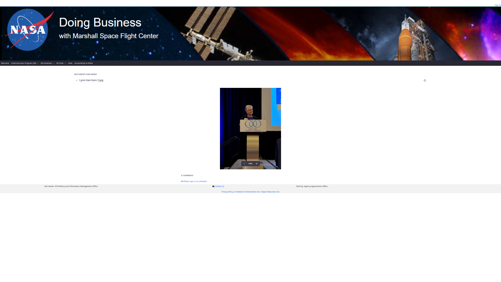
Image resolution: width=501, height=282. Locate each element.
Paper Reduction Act (270, 191)
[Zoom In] (256, 163)
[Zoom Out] (244, 163)
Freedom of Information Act (247, 191)
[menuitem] (5, 63)
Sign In (498, 5)
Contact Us (219, 186)
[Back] (76, 80)
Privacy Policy (227, 191)
